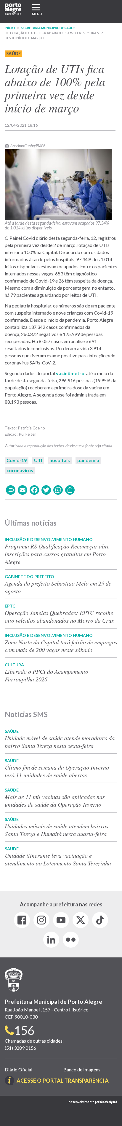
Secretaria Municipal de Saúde (48, 28)
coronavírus (20, 470)
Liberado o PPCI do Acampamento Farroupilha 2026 (46, 675)
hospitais (59, 460)
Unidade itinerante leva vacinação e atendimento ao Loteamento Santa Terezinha (58, 859)
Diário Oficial (18, 1069)
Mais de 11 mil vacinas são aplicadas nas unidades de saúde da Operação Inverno (55, 800)
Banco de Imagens (81, 1069)
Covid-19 (17, 460)
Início (10, 28)
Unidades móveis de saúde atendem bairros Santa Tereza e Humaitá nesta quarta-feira (56, 830)
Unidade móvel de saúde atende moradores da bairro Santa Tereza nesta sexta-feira (60, 741)
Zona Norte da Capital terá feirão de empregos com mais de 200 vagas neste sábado (61, 646)
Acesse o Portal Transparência (63, 1080)
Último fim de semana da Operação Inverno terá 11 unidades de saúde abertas (57, 771)
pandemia (88, 460)
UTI (38, 460)
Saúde (13, 53)
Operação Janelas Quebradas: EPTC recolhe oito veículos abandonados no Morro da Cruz (59, 616)
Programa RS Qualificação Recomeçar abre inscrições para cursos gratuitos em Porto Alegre (57, 553)
